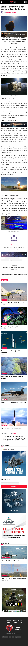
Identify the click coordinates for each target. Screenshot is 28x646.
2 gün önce (4, 380)
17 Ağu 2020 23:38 (6, 14)
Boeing (6, 258)
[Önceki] (13, 585)
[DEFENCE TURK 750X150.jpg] (14, 125)
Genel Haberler (5, 557)
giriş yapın (14, 433)
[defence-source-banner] (14, 254)
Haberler (4, 299)
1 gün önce (4, 328)
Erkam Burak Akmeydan (11, 12)
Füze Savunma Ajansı (14, 258)
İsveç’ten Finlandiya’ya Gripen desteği (10, 560)
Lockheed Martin (5, 260)
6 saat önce (4, 304)
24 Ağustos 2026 (5, 580)
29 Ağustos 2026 (5, 562)
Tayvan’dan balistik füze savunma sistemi (11, 428)
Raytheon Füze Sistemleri (15, 260)
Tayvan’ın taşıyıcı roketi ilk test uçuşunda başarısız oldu (13, 578)
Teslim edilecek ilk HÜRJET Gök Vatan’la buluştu (13, 303)
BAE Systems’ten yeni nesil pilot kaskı (11, 327)
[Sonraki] (15, 585)
